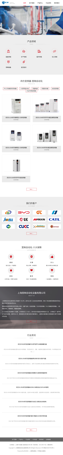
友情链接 (48, 439)
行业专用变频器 (31, 91)
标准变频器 (55, 88)
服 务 (31, 276)
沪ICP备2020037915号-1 (47, 448)
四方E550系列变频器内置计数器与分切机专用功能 (32, 416)
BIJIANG (26, 451)
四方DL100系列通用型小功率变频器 (16, 117)
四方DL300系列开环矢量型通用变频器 (47, 117)
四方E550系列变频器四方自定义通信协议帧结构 (32, 401)
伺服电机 (35, 88)
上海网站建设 (33, 451)
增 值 (52, 276)
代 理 (31, 262)
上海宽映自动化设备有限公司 (22, 448)
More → (31, 189)
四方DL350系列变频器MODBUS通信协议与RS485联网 (32, 387)
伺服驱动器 (45, 88)
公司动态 (34, 439)
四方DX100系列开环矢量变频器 (16, 177)
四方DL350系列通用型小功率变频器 (16, 147)
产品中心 (40, 3)
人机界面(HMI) (24, 88)
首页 (24, 3)
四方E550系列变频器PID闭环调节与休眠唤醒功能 (32, 344)
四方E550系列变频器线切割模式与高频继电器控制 (32, 373)
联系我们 (56, 3)
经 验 (11, 276)
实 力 (52, 262)
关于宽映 (31, 3)
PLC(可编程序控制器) (10, 88)
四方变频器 (9, 2)
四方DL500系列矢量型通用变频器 (47, 147)
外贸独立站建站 (41, 451)
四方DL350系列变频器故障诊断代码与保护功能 (32, 358)
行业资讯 (48, 3)
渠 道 (11, 262)
